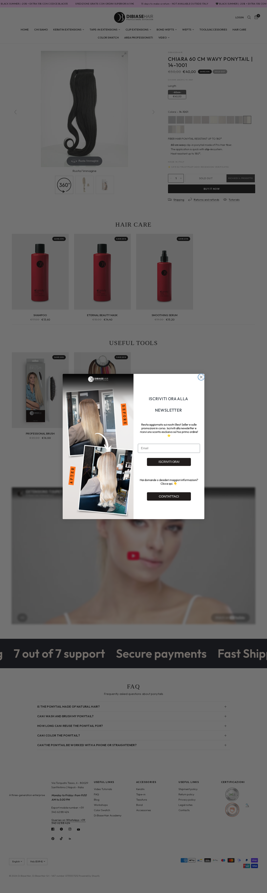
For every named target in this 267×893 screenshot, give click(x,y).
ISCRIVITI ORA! (169, 461)
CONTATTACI (169, 496)
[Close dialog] (201, 377)
